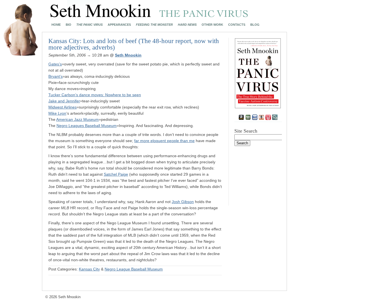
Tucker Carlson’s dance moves (75, 95)
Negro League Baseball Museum (134, 269)
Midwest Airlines (62, 107)
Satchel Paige (116, 174)
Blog (255, 24)
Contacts (236, 24)
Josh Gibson (183, 201)
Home (56, 24)
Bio (68, 24)
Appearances (119, 24)
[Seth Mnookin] (149, 15)
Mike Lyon (57, 113)
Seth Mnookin (128, 55)
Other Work (212, 24)
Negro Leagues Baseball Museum (86, 125)
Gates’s (55, 64)
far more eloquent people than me (164, 140)
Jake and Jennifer (64, 101)
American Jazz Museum (77, 119)
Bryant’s (55, 76)
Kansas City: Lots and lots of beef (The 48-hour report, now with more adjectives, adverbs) (133, 44)
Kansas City (89, 269)
